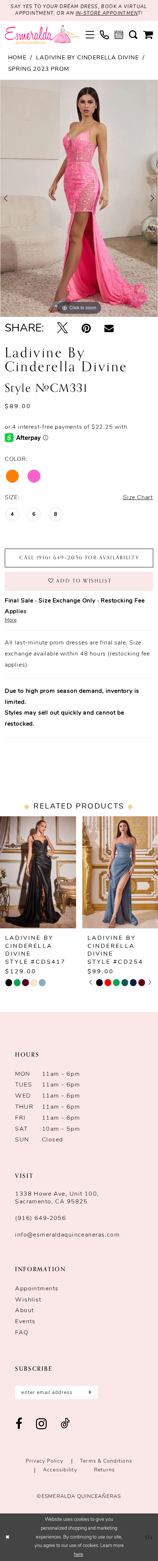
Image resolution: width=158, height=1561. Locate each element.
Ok (149, 1537)
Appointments (36, 1289)
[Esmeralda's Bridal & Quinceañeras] (42, 35)
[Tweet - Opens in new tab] (62, 329)
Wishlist (28, 1300)
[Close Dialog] (7, 1537)
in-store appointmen (107, 13)
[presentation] (38, 872)
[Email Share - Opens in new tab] (109, 329)
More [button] (11, 620)
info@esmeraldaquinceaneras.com (67, 1235)
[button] (90, 35)
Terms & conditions (106, 1461)
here (78, 1554)
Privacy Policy (44, 1461)
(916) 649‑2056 (40, 1218)
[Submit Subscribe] (89, 1392)
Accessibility (60, 1470)
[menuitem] (90, 35)
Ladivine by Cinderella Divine (87, 58)
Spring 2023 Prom (38, 69)
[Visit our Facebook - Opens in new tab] (19, 1424)
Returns (104, 1470)
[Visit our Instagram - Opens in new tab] (41, 1424)
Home (17, 58)
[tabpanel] (79, 198)
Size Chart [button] (138, 498)
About (24, 1311)
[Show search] (133, 35)
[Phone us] (104, 35)
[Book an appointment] (119, 35)
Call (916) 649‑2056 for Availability (79, 557)
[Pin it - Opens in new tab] (86, 329)
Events (25, 1322)
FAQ (21, 1333)
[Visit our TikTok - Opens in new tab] (65, 1424)
